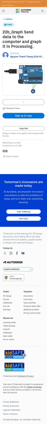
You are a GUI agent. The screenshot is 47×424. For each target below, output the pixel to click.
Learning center (9, 322)
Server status (8, 339)
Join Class (23, 218)
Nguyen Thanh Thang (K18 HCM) (27, 56)
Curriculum (28, 299)
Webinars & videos (31, 309)
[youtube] (23, 253)
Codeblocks (7, 303)
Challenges (7, 332)
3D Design (7, 296)
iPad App (6, 309)
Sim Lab (6, 306)
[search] (42, 11)
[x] (5, 253)
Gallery (9, 19)
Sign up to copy (23, 115)
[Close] (43, 3)
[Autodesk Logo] (13, 262)
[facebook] (17, 253)
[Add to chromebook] (13, 277)
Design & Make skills (32, 306)
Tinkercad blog (9, 326)
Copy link (23, 128)
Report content (12, 156)
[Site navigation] (3, 11)
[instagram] (11, 253)
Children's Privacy (25, 376)
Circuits (6, 299)
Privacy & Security (11, 406)
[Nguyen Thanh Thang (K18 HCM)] (6, 55)
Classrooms (28, 296)
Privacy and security (32, 313)
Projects (6, 329)
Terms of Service (34, 387)
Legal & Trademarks (11, 410)
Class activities (30, 303)
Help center (8, 336)
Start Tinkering (23, 211)
